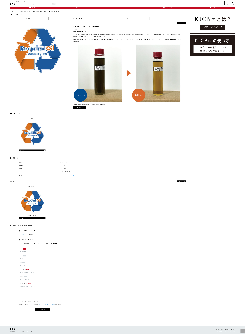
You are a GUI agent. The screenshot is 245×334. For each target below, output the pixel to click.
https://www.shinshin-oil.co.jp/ (68, 175)
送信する (43, 309)
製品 (27, 331)
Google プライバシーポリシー (45, 304)
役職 (22, 262)
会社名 (22, 255)
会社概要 (233, 329)
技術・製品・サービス (167, 7)
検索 (53, 4)
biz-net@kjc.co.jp (23, 234)
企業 (122, 7)
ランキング (212, 7)
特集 (77, 7)
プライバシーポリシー (219, 329)
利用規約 (53, 304)
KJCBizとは (32, 7)
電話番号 (23, 276)
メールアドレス (24, 269)
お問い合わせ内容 (25, 283)
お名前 (22, 248)
